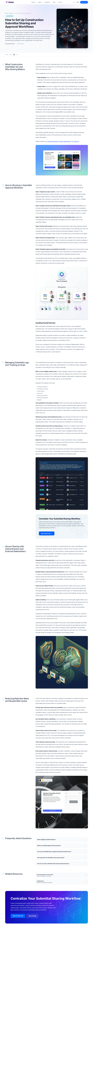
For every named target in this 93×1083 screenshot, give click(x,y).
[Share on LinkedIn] (14, 54)
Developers (47, 2)
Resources (11, 13)
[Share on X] (10, 54)
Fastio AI (76, 141)
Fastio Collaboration (65, 141)
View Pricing (32, 916)
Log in (77, 2)
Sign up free (84, 2)
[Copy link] (17, 54)
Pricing (60, 2)
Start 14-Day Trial (45, 533)
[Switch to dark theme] (74, 2)
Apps (54, 2)
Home (6, 13)
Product (33, 2)
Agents (39, 2)
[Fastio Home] (10, 2)
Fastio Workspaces (52, 141)
